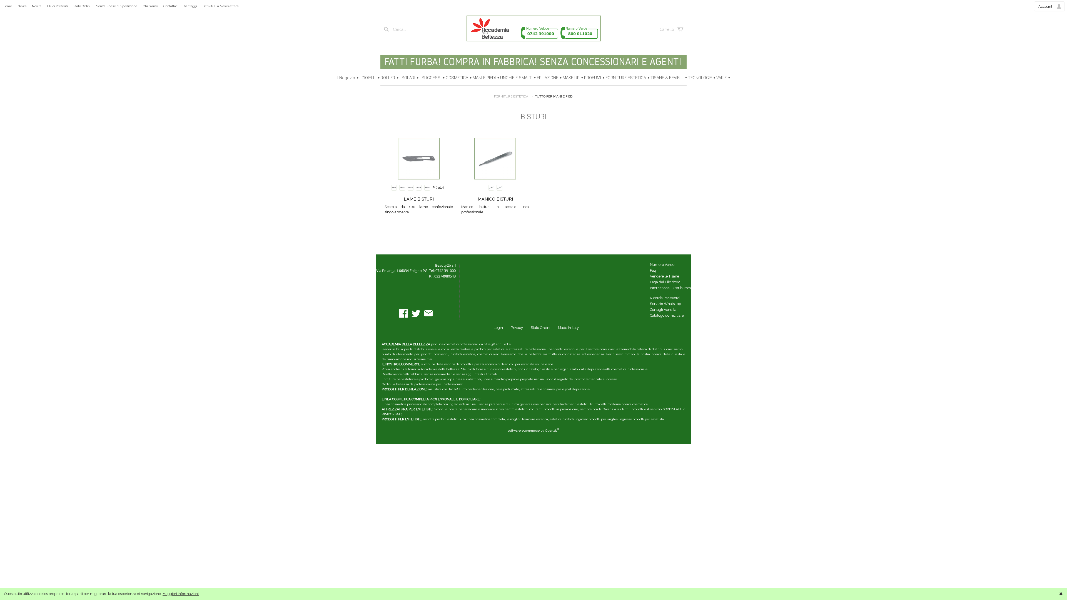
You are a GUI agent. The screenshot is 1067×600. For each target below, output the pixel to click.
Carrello (667, 29)
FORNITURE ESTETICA (625, 77)
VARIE (721, 77)
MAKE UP (571, 77)
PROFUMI (592, 77)
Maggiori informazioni (181, 594)
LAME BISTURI (419, 199)
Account (1045, 6)
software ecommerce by (533, 430)
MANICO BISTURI (495, 199)
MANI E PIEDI (484, 77)
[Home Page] (534, 40)
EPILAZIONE (547, 77)
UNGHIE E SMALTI (516, 77)
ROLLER (388, 77)
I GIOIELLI (368, 77)
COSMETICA (457, 77)
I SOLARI (407, 77)
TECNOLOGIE (700, 77)
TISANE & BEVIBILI (667, 77)
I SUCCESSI (430, 77)
